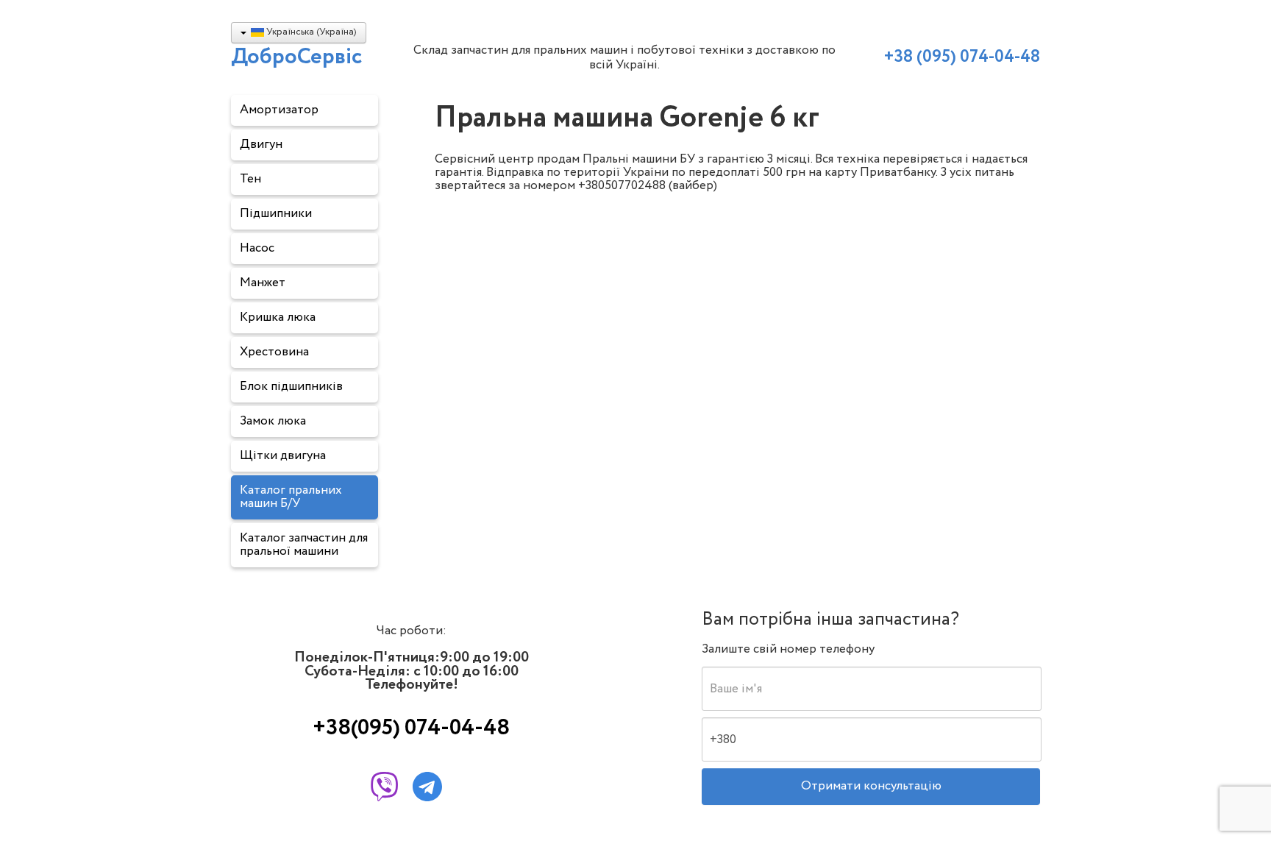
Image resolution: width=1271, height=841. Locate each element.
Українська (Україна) (310, 32)
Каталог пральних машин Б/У (291, 497)
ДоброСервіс (297, 57)
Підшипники (276, 214)
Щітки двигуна (283, 456)
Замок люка (273, 421)
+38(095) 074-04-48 (411, 723)
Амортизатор (279, 110)
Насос (257, 248)
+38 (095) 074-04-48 (961, 60)
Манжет (262, 283)
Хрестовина (274, 352)
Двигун (261, 144)
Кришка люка (278, 317)
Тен (250, 179)
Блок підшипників (291, 386)
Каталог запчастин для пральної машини (304, 545)
